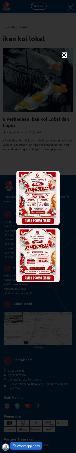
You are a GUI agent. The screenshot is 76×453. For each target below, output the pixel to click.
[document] (38, 226)
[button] (64, 55)
